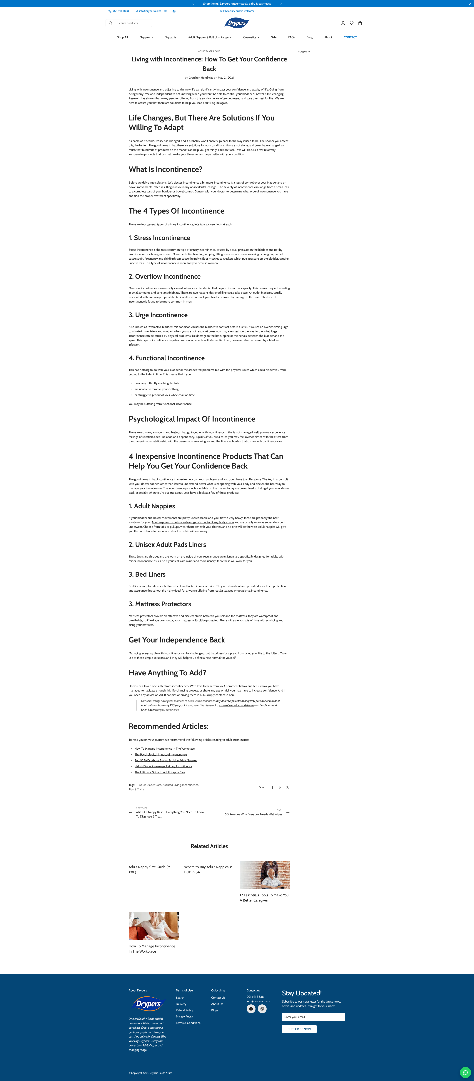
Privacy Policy (184, 1016)
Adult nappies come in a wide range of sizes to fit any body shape (193, 522)
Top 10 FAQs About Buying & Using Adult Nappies (166, 760)
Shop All (122, 37)
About (328, 37)
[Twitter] (287, 787)
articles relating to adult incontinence (226, 739)
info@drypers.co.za (258, 1001)
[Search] (110, 23)
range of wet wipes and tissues (236, 705)
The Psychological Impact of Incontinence (161, 754)
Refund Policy (184, 1010)
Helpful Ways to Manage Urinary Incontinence (163, 766)
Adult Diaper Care (209, 51)
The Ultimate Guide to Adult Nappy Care (160, 772)
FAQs (291, 37)
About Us (217, 1004)
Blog (310, 37)
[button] (360, 23)
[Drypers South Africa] (237, 23)
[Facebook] (174, 11)
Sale (273, 37)
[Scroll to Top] (467, 1061)
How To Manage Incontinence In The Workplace (165, 748)
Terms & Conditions (188, 1023)
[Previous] (193, 3)
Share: (263, 787)
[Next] (281, 3)
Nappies (145, 37)
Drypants (170, 37)
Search (180, 997)
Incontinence (190, 785)
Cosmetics (249, 37)
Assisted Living (172, 785)
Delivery (181, 1004)
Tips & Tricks (136, 789)
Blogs (214, 1010)
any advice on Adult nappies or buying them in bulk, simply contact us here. (188, 695)
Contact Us (218, 997)
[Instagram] (165, 11)
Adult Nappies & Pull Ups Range (208, 37)
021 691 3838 (255, 996)
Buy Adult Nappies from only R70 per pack (241, 701)
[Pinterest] (280, 787)
